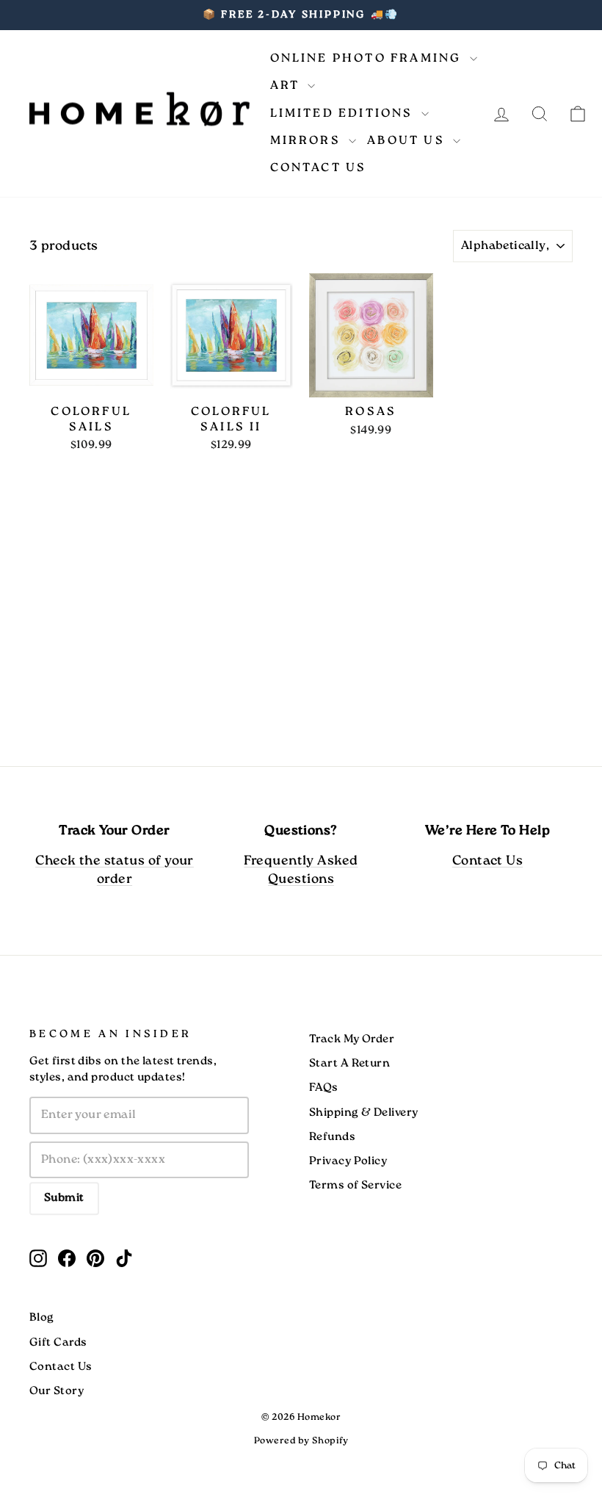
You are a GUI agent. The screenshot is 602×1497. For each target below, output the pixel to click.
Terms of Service (355, 1185)
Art (287, 85)
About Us (408, 140)
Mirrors (308, 140)
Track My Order (351, 1039)
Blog (41, 1317)
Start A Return (349, 1063)
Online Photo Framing (368, 58)
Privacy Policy (348, 1161)
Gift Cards (58, 1342)
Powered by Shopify (301, 1441)
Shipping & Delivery (363, 1112)
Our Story (56, 1391)
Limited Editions (344, 113)
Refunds (332, 1137)
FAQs (323, 1088)
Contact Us (318, 168)
